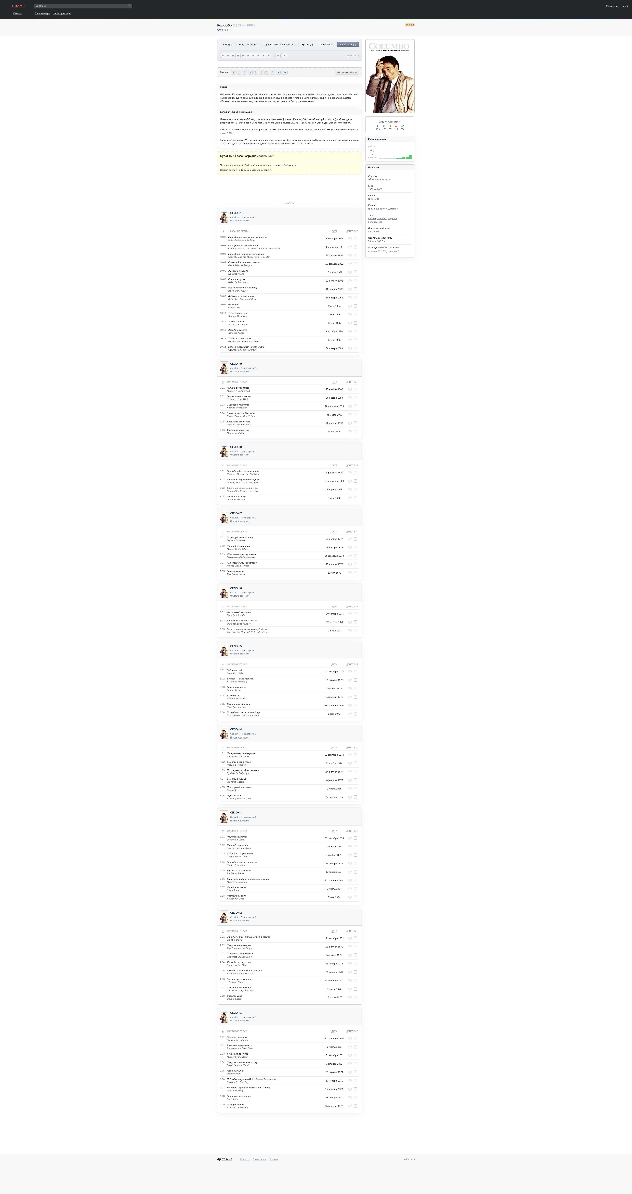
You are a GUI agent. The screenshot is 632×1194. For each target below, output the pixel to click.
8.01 (222, 471)
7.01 (222, 537)
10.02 (223, 245)
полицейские (375, 222)
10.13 (223, 338)
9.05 (222, 421)
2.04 (222, 962)
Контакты (245, 1159)
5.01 (222, 670)
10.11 (223, 321)
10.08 (223, 296)
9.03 (222, 404)
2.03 (222, 953)
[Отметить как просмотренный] (355, 238)
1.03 (222, 1053)
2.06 (222, 979)
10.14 (223, 346)
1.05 (222, 1070)
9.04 (222, 413)
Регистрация (612, 6)
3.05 (222, 870)
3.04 (222, 862)
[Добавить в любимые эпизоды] (350, 238)
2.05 (222, 970)
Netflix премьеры (62, 13)
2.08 (222, 996)
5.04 (222, 695)
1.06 (222, 1079)
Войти (625, 6)
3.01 (222, 836)
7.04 (222, 562)
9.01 (222, 387)
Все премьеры (42, 13)
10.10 (223, 313)
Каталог (17, 13)
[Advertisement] (289, 187)
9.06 (222, 430)
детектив (393, 208)
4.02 (222, 762)
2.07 (222, 987)
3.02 (222, 845)
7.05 (222, 571)
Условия (273, 1159)
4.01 (222, 753)
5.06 (222, 712)
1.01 (222, 1037)
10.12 (223, 330)
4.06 (222, 795)
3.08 (222, 895)
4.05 (222, 787)
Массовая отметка (346, 72)
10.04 (223, 262)
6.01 (222, 612)
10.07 (223, 287)
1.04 (222, 1062)
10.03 (223, 254)
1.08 (222, 1096)
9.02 (222, 396)
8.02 (222, 479)
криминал (373, 208)
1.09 (222, 1104)
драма (383, 208)
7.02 (222, 546)
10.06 (223, 279)
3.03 (222, 853)
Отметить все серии (239, 221)
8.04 (222, 496)
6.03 (222, 629)
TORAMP (17, 6)
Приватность (259, 1159)
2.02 (222, 945)
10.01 (223, 237)
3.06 (222, 879)
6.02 (222, 620)
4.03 (222, 770)
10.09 (223, 304)
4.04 (222, 778)
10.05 (223, 271)
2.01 (222, 937)
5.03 (222, 687)
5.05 (222, 704)
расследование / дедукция (382, 218)
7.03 (222, 554)
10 (284, 72)
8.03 (222, 488)
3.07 (222, 887)
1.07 (222, 1087)
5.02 (222, 678)
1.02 (222, 1045)
